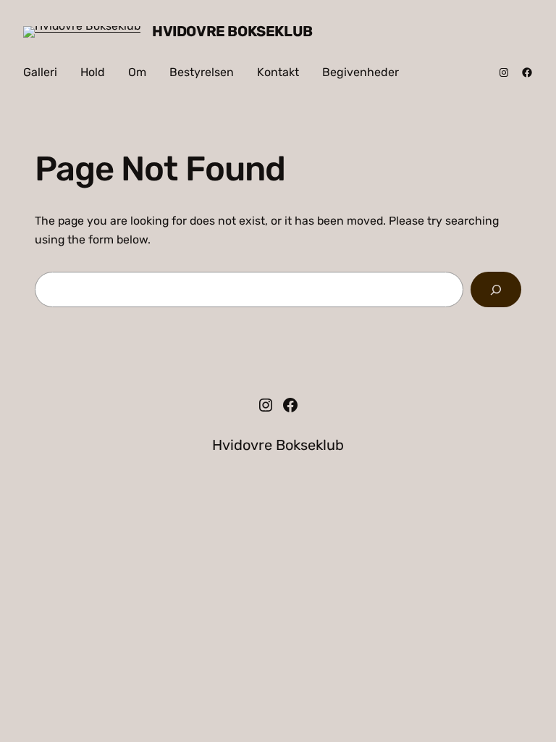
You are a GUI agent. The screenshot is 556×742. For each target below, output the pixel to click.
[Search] (496, 289)
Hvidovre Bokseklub (232, 31)
